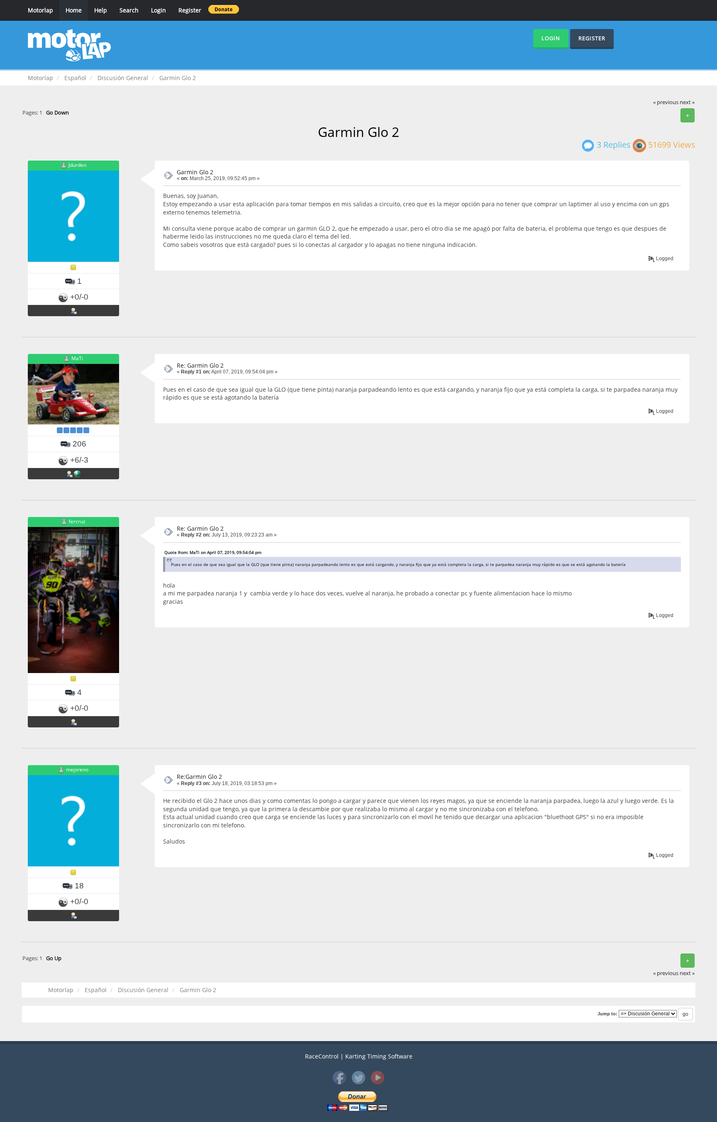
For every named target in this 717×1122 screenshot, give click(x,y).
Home (74, 10)
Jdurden (77, 164)
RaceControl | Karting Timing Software (358, 1056)
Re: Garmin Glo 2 (200, 365)
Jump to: (607, 1013)
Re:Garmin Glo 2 (199, 777)
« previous (665, 102)
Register (189, 10)
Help (100, 10)
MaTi (77, 358)
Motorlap (40, 10)
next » (687, 102)
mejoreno (77, 769)
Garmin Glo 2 (195, 172)
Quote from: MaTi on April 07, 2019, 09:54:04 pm (212, 552)
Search (129, 10)
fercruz (77, 521)
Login (158, 10)
